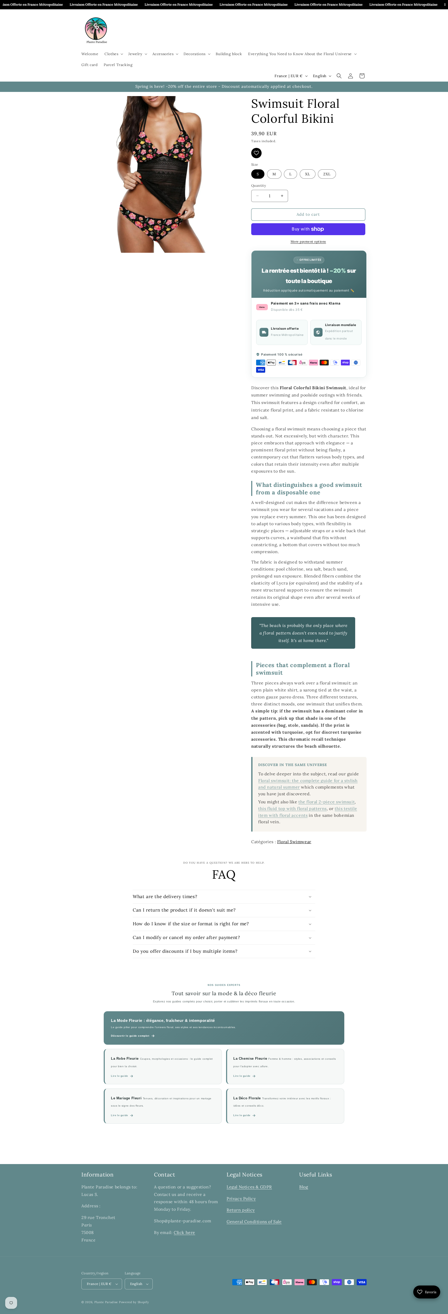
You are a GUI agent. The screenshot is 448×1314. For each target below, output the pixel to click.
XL (307, 174)
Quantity (258, 185)
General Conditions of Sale (254, 1221)
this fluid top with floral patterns (292, 808)
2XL (327, 174)
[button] (113, 53)
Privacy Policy (241, 1198)
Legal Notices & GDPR (249, 1186)
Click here (184, 1232)
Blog (303, 1186)
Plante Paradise (106, 1302)
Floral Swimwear (294, 841)
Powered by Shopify (134, 1302)
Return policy (241, 1209)
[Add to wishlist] (256, 153)
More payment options (308, 241)
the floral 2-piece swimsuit (326, 801)
